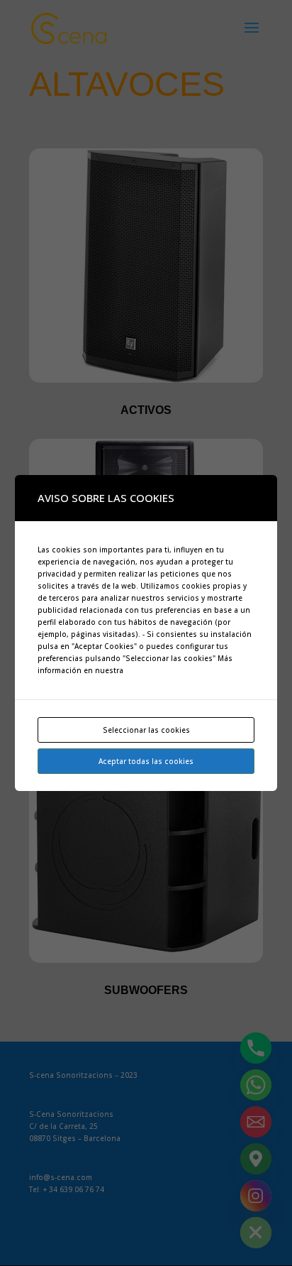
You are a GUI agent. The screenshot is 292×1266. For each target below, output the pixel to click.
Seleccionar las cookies (146, 730)
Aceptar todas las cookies (146, 761)
